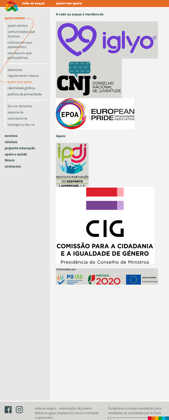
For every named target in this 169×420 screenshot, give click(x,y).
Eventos (11, 136)
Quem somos (17, 25)
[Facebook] (10, 411)
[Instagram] (21, 411)
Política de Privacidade (24, 94)
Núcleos (11, 142)
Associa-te (15, 112)
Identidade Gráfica (21, 88)
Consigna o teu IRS (21, 124)
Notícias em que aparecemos (19, 44)
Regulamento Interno (23, 76)
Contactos (13, 166)
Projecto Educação (20, 148)
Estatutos (14, 70)
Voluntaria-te (17, 118)
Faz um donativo (19, 106)
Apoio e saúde (16, 154)
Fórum (10, 160)
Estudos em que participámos (19, 55)
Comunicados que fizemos (21, 33)
